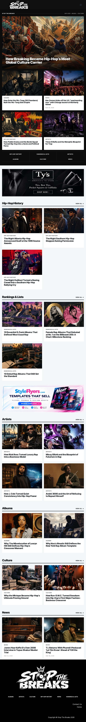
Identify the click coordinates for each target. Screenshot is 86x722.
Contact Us (77, 704)
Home (79, 707)
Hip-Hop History (16, 154)
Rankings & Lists (43, 154)
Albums (16, 159)
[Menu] (81, 5)
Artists (70, 154)
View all (80, 203)
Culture (43, 159)
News (70, 159)
